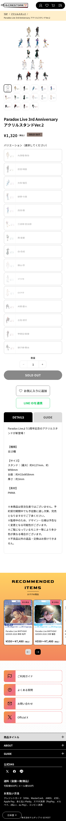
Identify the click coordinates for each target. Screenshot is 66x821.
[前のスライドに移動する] (28, 652)
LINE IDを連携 (33, 403)
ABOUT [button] (8, 745)
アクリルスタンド (18, 13)
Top (6, 13)
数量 (33, 357)
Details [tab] (18, 417)
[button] (60, 5)
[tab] (8, 88)
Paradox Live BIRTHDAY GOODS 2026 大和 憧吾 (45, 632)
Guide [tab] (47, 417)
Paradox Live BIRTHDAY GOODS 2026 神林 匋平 (16, 632)
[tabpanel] (33, 488)
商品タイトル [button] (11, 737)
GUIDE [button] (8, 754)
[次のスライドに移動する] (38, 652)
